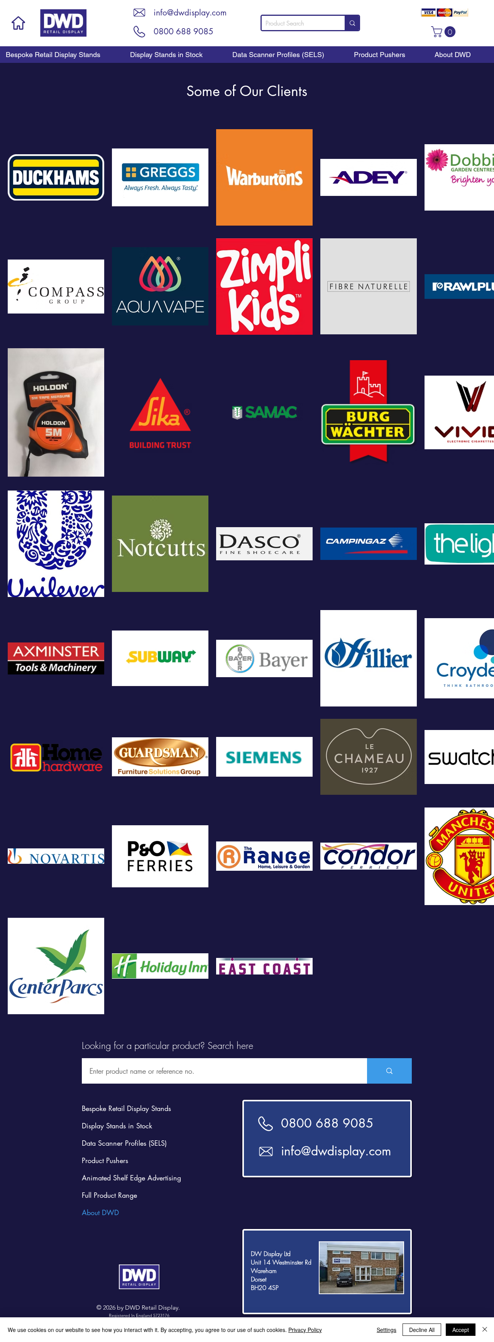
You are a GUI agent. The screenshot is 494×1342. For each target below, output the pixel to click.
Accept (460, 1330)
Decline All (422, 1330)
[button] (444, 31)
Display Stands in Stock (117, 1125)
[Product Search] (352, 23)
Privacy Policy (305, 1330)
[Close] (484, 1329)
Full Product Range (109, 1195)
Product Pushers (105, 1160)
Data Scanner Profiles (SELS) (124, 1143)
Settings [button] (386, 1330)
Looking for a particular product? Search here (167, 1045)
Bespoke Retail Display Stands (126, 1108)
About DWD (100, 1212)
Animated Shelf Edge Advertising (131, 1177)
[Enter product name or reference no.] (389, 1071)
